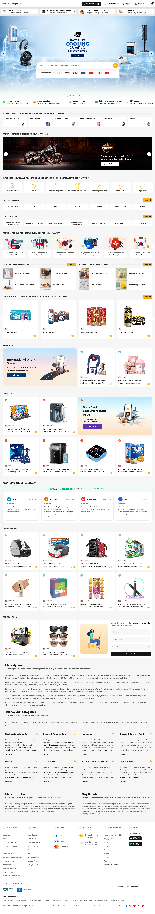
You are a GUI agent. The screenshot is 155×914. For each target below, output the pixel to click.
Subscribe (129, 654)
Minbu (106, 854)
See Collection (111, 162)
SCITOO (56, 207)
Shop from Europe (117, 900)
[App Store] (135, 839)
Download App (34, 835)
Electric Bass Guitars (77, 223)
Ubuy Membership (9, 868)
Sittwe (106, 857)
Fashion (9, 761)
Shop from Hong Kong (53, 900)
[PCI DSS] (8, 890)
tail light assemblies (60, 772)
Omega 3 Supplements (13, 223)
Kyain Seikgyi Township (113, 835)
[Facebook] (126, 906)
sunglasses (26, 777)
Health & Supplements (16, 734)
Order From (46, 73)
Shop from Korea (70, 900)
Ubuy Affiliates (33, 861)
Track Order (7, 854)
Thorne (120, 207)
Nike (33, 770)
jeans (17, 775)
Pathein (107, 846)
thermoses (86, 775)
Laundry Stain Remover (34, 223)
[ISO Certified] (23, 889)
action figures (125, 777)
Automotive (49, 761)
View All (148, 200)
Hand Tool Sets (99, 223)
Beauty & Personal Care (54, 734)
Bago (106, 842)
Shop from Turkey (101, 900)
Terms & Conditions (60, 906)
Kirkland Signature (142, 207)
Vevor (34, 207)
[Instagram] (130, 906)
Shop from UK (21, 900)
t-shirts (8, 775)
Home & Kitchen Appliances (94, 761)
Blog (30, 850)
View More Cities (110, 865)
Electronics (86, 734)
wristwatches (13, 777)
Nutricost (32, 750)
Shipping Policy (8, 861)
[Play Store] (135, 844)
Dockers (77, 207)
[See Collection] (77, 153)
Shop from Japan (36, 900)
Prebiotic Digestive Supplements (56, 223)
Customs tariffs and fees (12, 857)
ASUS (13, 207)
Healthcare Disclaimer (11, 876)
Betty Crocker (99, 207)
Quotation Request (10, 842)
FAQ (29, 854)
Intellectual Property (10, 846)
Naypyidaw (108, 839)
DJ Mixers (120, 223)
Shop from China (86, 900)
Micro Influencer (9, 865)
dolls (136, 777)
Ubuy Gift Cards (34, 865)
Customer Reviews (35, 842)
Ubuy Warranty (8, 872)
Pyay (106, 861)
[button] (111, 3)
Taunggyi (107, 850)
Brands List (32, 839)
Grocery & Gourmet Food (131, 734)
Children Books (142, 223)
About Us (6, 835)
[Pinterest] (142, 906)
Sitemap (6, 850)
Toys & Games (126, 761)
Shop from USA (8, 900)
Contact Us (7, 839)
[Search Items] (115, 65)
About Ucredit (33, 857)
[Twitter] (138, 906)
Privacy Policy (75, 906)
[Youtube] (134, 906)
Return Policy (33, 846)
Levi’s (11, 772)
